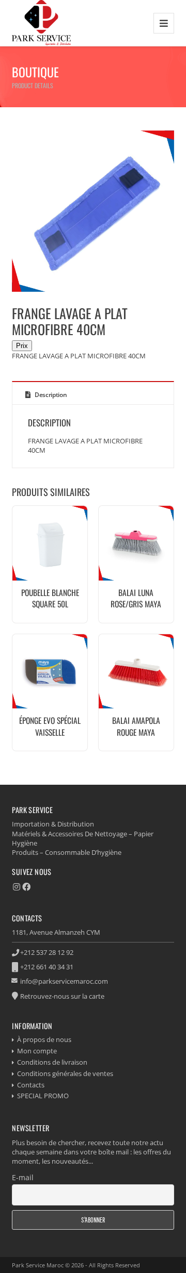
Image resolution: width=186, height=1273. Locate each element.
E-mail (23, 1177)
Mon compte (37, 1050)
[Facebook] (26, 887)
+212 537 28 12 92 (46, 952)
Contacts (30, 1084)
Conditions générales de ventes (65, 1073)
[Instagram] (16, 887)
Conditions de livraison (52, 1062)
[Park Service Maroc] (41, 23)
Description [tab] (50, 394)
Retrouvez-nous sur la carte (62, 996)
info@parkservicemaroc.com (64, 981)
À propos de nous (44, 1039)
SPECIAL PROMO (43, 1095)
